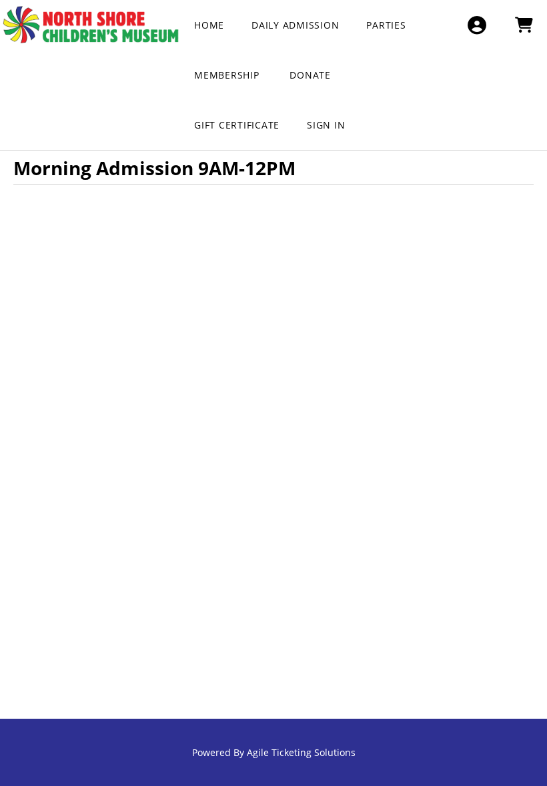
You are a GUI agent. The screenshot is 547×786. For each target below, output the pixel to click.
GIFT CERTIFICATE (237, 125)
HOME (209, 25)
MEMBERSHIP (228, 75)
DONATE (310, 75)
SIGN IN (326, 125)
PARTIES (386, 25)
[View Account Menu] (476, 25)
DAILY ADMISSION (295, 25)
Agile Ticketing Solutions (301, 752)
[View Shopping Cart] (523, 25)
